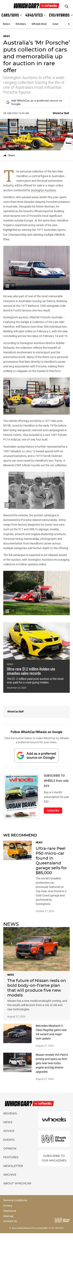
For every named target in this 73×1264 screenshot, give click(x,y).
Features (10, 1157)
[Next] (68, 24)
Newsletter (13, 1166)
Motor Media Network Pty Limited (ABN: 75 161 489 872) (38, 1228)
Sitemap (8, 1216)
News (6, 24)
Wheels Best (39, 24)
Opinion (9, 1148)
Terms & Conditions (15, 1200)
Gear (56, 24)
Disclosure (9, 1210)
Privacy (7, 1205)
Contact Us (10, 1221)
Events (9, 1140)
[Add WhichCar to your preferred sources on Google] (36, 755)
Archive (9, 1174)
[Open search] (66, 6)
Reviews (21, 24)
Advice (8, 1131)
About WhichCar (17, 1183)
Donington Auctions (43, 190)
